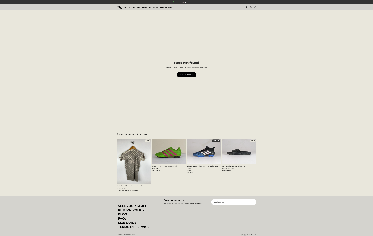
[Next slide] (183, 151)
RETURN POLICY (131, 210)
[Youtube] (248, 234)
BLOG (122, 214)
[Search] (247, 7)
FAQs (122, 218)
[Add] (147, 181)
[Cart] (255, 7)
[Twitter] (255, 234)
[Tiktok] (252, 234)
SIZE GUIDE (127, 223)
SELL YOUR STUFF (132, 206)
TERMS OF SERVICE (133, 227)
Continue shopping (186, 75)
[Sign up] (253, 202)
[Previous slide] (155, 151)
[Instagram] (245, 234)
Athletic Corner (122, 234)
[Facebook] (241, 234)
